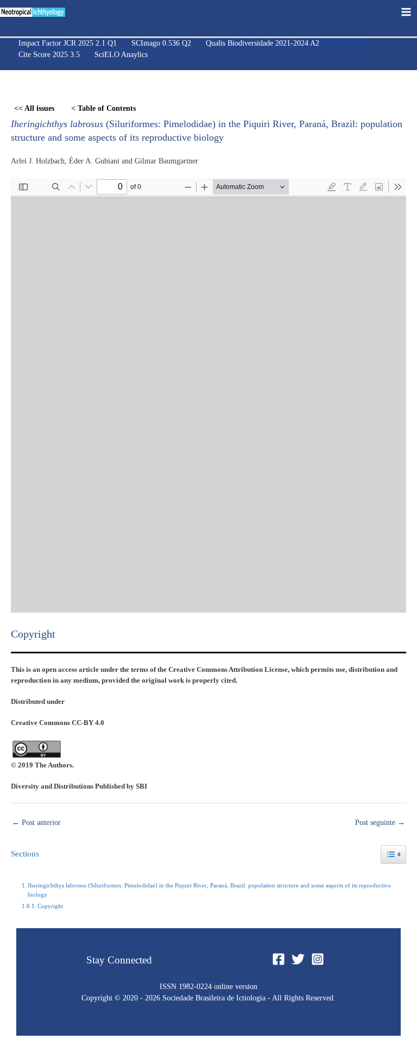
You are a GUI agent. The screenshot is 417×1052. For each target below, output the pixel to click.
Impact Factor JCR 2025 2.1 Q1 (67, 43)
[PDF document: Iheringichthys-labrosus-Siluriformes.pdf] (208, 395)
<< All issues (34, 108)
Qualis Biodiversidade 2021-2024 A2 (262, 43)
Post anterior (36, 822)
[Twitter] (298, 959)
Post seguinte (380, 822)
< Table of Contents (103, 108)
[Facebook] (278, 959)
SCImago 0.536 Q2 (161, 43)
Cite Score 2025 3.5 (49, 55)
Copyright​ (50, 906)
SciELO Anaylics (121, 55)
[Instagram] (317, 959)
